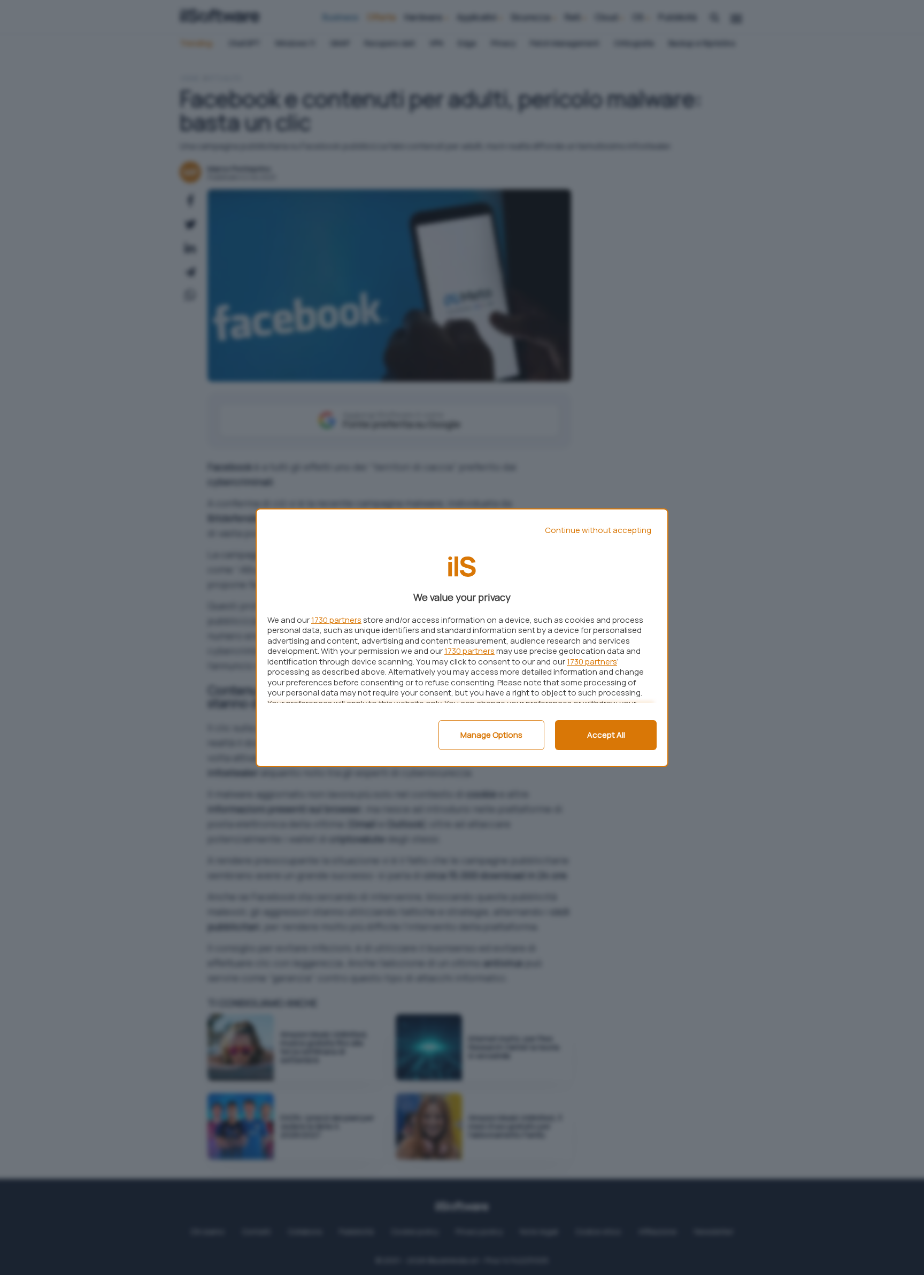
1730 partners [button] (336, 619)
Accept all (606, 734)
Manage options (491, 734)
